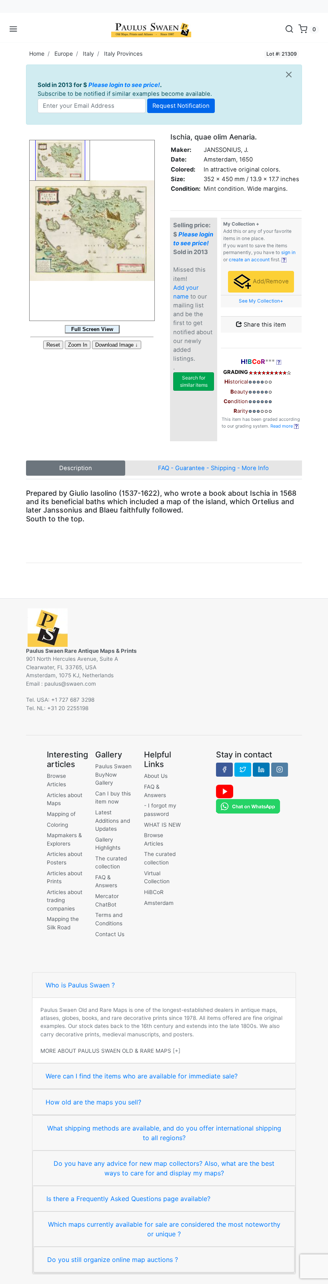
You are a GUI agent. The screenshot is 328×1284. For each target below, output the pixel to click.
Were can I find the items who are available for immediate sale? (142, 1076)
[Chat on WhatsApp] (248, 806)
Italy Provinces (123, 53)
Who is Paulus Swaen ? (80, 985)
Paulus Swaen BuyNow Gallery (113, 774)
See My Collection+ (261, 301)
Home (36, 53)
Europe (63, 53)
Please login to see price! (124, 85)
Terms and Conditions (108, 919)
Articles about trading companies (64, 900)
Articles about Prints (64, 877)
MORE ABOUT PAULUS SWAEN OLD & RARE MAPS (105, 1051)
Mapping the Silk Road (63, 923)
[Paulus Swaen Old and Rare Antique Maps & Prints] (151, 29)
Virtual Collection (157, 877)
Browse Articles (56, 780)
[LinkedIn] (261, 769)
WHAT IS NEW (162, 825)
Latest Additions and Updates (112, 820)
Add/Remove (270, 281)
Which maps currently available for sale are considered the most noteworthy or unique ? (164, 1229)
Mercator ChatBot (107, 900)
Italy (88, 53)
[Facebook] (224, 769)
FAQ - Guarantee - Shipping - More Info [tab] (213, 468)
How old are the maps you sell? (93, 1102)
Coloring (57, 825)
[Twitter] (242, 769)
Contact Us (109, 934)
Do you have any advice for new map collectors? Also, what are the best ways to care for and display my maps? (164, 1168)
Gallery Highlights (107, 843)
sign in (288, 252)
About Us (156, 776)
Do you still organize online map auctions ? (112, 1260)
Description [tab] (75, 468)
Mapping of (61, 814)
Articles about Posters (64, 858)
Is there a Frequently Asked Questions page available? (128, 1199)
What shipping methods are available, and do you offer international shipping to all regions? (164, 1133)
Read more (282, 426)
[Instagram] (279, 769)
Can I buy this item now (113, 797)
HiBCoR (154, 892)
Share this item (264, 324)
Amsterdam (159, 903)
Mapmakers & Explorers (64, 839)
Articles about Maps (64, 799)
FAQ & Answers (106, 881)
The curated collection (111, 862)
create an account (249, 259)
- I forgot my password (160, 809)
